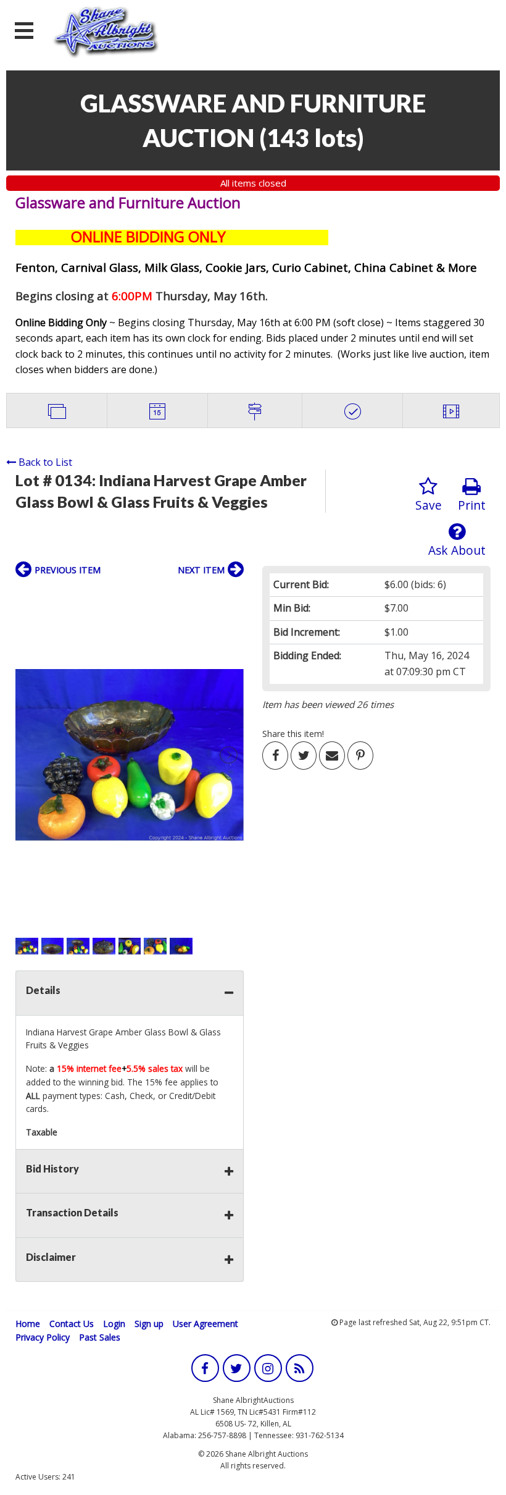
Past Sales (99, 1337)
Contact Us (71, 1323)
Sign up (149, 1323)
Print (472, 505)
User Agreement (205, 1323)
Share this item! (293, 733)
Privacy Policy (42, 1337)
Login (114, 1323)
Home (27, 1323)
